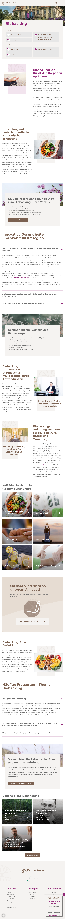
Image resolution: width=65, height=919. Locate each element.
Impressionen (11, 901)
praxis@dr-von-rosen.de (18, 40)
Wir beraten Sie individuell (18, 220)
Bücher (54, 892)
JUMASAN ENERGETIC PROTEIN (21, 277)
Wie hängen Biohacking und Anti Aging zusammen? (26, 733)
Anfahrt (11, 905)
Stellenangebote (11, 907)
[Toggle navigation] (60, 3)
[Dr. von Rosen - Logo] (10, 3)
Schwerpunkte (32, 892)
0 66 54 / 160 (14, 49)
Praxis (37, 465)
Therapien (32, 894)
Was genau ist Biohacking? (15, 699)
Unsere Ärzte (11, 896)
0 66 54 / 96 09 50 (16, 34)
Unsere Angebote (32, 855)
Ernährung (32, 898)
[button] (3, 915)
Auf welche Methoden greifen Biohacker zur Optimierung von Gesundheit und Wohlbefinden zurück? (30, 724)
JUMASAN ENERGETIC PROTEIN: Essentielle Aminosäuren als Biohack (30, 250)
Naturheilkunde (11, 894)
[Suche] (56, 3)
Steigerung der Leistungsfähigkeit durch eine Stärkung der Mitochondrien (29, 295)
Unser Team (11, 898)
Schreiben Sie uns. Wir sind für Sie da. (21, 783)
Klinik (42, 465)
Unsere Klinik (11, 892)
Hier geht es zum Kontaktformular (32, 621)
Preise (11, 903)
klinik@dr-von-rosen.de (18, 55)
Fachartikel (54, 894)
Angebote (32, 896)
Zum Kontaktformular (54, 915)
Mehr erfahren (9, 516)
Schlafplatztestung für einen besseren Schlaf (23, 303)
